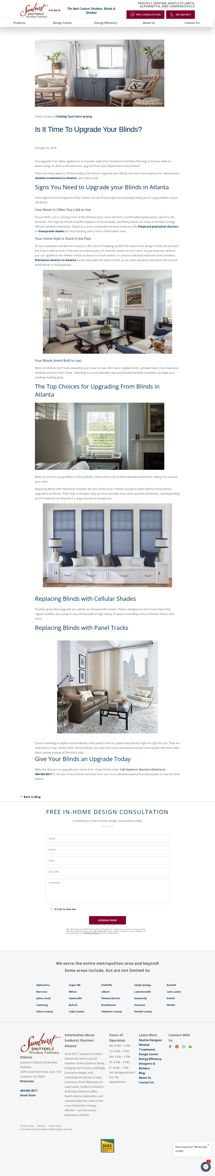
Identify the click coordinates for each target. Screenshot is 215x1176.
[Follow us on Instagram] (183, 1047)
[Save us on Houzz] (190, 1047)
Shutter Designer (150, 1040)
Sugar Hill (74, 985)
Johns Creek (43, 998)
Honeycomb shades (51, 231)
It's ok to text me (65, 909)
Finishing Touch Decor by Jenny (74, 116)
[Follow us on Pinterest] (177, 1047)
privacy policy (91, 933)
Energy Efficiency (150, 1059)
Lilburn (105, 991)
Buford (73, 1005)
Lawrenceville (142, 991)
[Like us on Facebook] (170, 1047)
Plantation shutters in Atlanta (55, 260)
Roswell (171, 985)
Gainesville (75, 998)
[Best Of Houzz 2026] (107, 1146)
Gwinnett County (111, 1011)
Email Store (28, 1095)
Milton (73, 991)
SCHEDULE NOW (107, 920)
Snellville (106, 985)
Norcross (41, 991)
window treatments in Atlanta (55, 178)
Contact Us (146, 1082)
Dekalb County (143, 1011)
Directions (27, 1081)
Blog (142, 1073)
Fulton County (44, 1011)
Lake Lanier (174, 991)
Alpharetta (43, 985)
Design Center (148, 1054)
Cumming (42, 1005)
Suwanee (139, 1005)
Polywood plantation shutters (158, 226)
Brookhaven (108, 1005)
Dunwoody (140, 998)
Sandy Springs (142, 985)
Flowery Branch (110, 998)
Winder (171, 1005)
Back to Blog (32, 797)
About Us (145, 1078)
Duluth (171, 998)
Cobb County (76, 1011)
